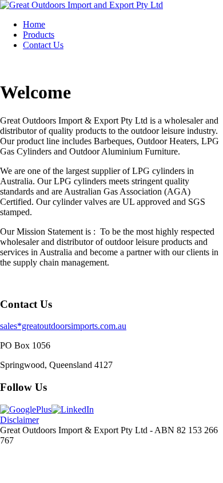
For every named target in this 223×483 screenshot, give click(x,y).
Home (34, 24)
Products (38, 34)
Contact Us (43, 45)
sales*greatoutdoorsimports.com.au (63, 326)
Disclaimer (19, 420)
